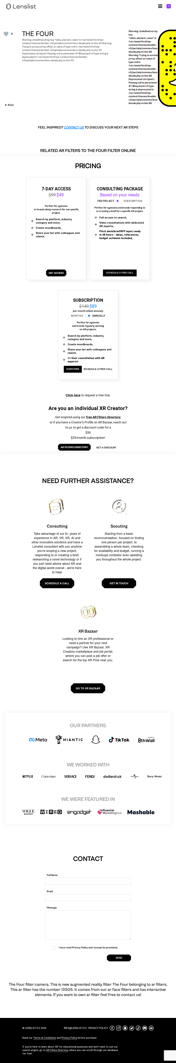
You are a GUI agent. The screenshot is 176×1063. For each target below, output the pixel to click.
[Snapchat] (125, 1028)
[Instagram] (118, 1028)
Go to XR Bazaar (88, 688)
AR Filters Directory (57, 1050)
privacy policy (98, 1028)
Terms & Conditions (44, 1037)
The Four (37, 34)
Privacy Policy (69, 1037)
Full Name (52, 875)
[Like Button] (6, 33)
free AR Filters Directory (103, 417)
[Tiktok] (138, 1028)
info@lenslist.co (75, 1028)
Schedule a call (57, 583)
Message (52, 907)
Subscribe (72, 369)
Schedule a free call (98, 369)
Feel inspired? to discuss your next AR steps (88, 128)
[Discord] (144, 1028)
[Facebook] (112, 1028)
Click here (73, 395)
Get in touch (119, 583)
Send (119, 957)
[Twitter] (131, 1028)
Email (50, 891)
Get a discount (106, 447)
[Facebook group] (151, 1028)
